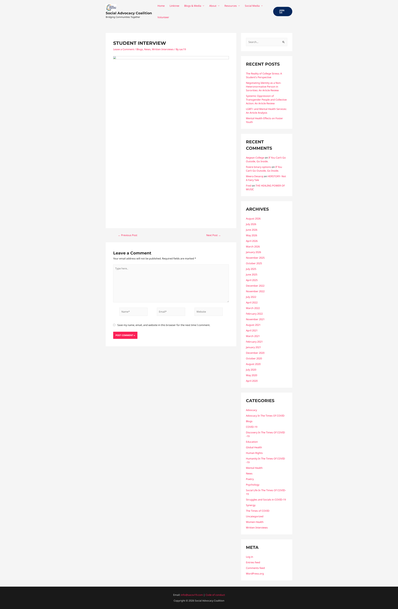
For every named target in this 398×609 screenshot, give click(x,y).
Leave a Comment (123, 49)
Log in (249, 556)
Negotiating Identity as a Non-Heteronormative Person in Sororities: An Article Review (263, 86)
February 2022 (254, 313)
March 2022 (253, 308)
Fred (248, 185)
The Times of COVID (257, 510)
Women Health (255, 522)
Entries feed (253, 562)
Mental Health (254, 468)
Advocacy (251, 410)
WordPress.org (255, 573)
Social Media (252, 5)
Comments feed (255, 568)
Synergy (250, 505)
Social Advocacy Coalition (129, 13)
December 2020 (255, 353)
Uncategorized (254, 516)
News (147, 49)
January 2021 (253, 347)
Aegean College (255, 157)
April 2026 (252, 241)
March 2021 (253, 336)
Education (252, 441)
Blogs (139, 49)
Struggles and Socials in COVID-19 (266, 499)
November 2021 (255, 319)
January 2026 (253, 252)
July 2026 (251, 224)
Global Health (254, 447)
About (212, 5)
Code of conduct (215, 595)
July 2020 (251, 369)
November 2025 (255, 257)
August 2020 (253, 364)
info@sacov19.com (192, 595)
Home (161, 5)
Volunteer (163, 17)
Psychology (252, 484)
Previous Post (127, 235)
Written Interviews (163, 49)
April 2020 (252, 381)
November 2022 (255, 291)
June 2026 (251, 229)
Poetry (250, 479)
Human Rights (254, 453)
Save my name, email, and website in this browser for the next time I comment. (163, 325)
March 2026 (253, 246)
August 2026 (253, 218)
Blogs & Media (192, 5)
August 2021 (253, 325)
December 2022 (255, 285)
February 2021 (254, 341)
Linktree (174, 5)
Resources (230, 5)
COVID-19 (251, 427)
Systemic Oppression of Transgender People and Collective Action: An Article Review (266, 99)
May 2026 (251, 235)
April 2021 (252, 330)
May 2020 (251, 375)
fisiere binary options (258, 167)
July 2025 (251, 269)
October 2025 (254, 263)
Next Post (213, 235)
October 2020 (254, 358)
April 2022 (252, 302)
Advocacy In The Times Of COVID (265, 415)
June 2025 (251, 274)
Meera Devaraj (254, 176)
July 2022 (251, 297)
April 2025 (252, 280)
